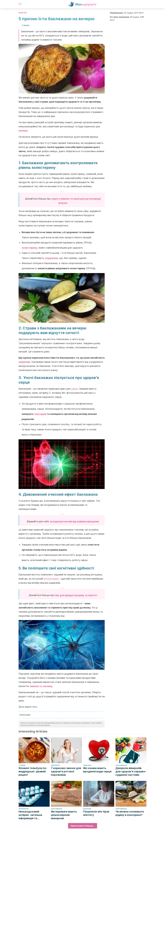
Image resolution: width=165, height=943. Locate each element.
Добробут (23, 13)
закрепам (24, 362)
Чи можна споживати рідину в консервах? (130, 813)
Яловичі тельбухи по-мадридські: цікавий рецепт (33, 771)
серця (74, 388)
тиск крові (40, 414)
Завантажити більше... (82, 825)
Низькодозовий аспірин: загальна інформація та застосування (30, 815)
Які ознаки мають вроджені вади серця (97, 770)
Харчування (121, 765)
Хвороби (87, 765)
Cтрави (22, 765)
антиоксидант (51, 578)
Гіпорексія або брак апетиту (96, 813)
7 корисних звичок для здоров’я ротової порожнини (66, 771)
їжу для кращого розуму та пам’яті (76, 595)
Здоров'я (55, 765)
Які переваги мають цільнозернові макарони (64, 815)
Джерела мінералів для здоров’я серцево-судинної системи (131, 771)
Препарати (23, 809)
